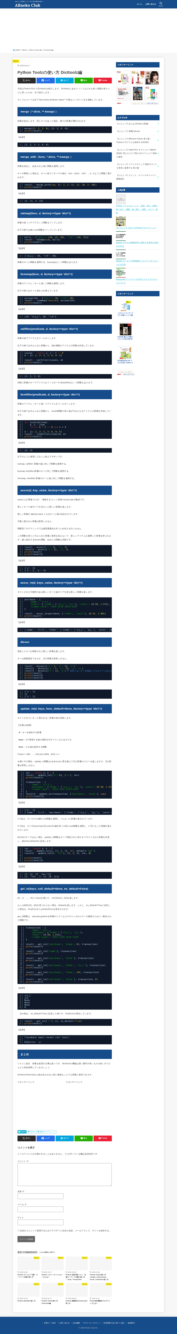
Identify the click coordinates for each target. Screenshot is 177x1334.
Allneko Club (27, 5)
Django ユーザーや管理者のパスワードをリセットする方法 (137, 263)
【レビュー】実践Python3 (128, 131)
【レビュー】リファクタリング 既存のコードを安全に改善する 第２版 (136, 166)
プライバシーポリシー (91, 1323)
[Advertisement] (88, 29)
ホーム (139, 4)
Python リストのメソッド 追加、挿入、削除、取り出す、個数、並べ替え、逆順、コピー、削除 (137, 209)
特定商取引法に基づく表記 (114, 1323)
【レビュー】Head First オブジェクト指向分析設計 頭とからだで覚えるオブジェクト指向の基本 (136, 153)
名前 (20, 1191)
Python (24, 50)
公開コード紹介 (50, 1323)
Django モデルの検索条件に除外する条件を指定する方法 (137, 244)
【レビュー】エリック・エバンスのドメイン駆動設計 (136, 177)
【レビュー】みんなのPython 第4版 (132, 124)
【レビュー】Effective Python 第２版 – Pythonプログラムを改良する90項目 (133, 140)
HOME (17, 50)
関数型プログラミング (47, 1132)
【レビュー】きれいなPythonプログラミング (136, 228)
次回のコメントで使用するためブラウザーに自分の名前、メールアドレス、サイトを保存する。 (65, 1230)
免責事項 (131, 1323)
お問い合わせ (151, 4)
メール (22, 1204)
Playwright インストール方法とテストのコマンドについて (137, 281)
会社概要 (76, 1323)
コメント (23, 1161)
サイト (20, 1217)
